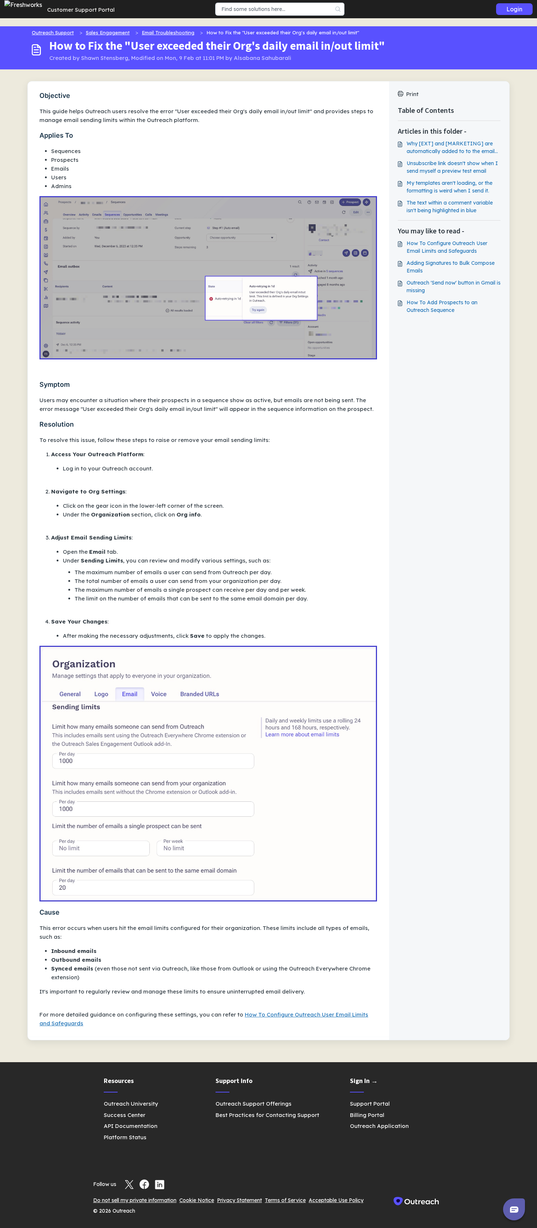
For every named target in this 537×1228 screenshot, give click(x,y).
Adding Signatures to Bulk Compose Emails (451, 267)
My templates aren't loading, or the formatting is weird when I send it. (449, 187)
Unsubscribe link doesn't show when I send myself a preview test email (452, 167)
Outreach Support (53, 32)
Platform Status (125, 1137)
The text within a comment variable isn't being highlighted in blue (450, 206)
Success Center (124, 1114)
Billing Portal (367, 1114)
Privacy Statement (239, 1200)
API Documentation (130, 1125)
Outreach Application (379, 1125)
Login (514, 9)
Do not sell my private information (134, 1200)
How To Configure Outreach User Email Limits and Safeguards (447, 247)
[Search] (338, 9)
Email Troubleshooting (168, 32)
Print (412, 94)
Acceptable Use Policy (336, 1200)
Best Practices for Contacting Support (267, 1114)
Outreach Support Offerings (254, 1103)
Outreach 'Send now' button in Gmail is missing (453, 286)
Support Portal (370, 1103)
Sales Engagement (108, 32)
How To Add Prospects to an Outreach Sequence (442, 306)
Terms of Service (285, 1200)
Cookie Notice (196, 1200)
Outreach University (131, 1103)
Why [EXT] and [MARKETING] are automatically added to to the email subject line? (451, 147)
